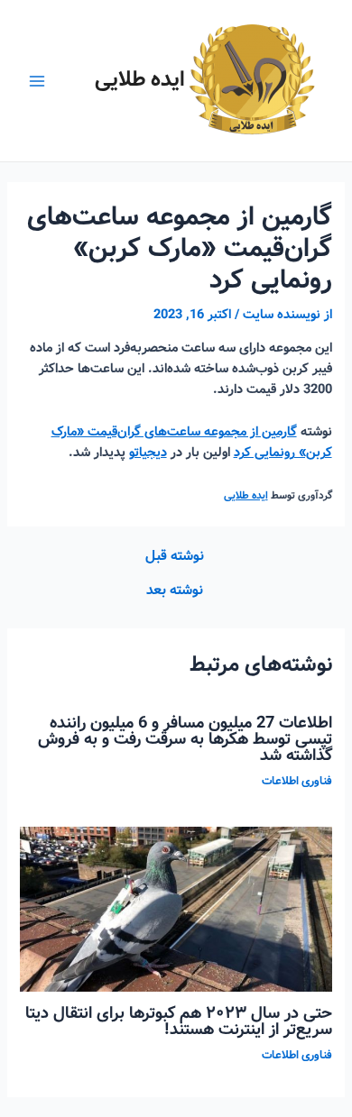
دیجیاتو (148, 452)
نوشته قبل (174, 557)
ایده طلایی (140, 79)
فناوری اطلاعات (297, 782)
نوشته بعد (174, 591)
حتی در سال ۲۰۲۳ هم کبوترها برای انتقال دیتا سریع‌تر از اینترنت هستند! (178, 1021)
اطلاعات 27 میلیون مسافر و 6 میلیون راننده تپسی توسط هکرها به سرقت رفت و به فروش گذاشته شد (185, 739)
